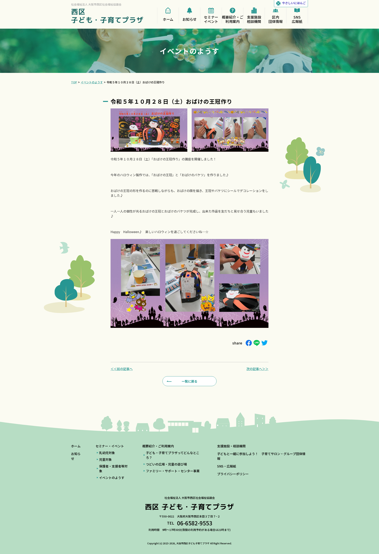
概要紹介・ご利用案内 (158, 446)
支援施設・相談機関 (231, 446)
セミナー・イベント (110, 446)
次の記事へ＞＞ (257, 368)
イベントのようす (111, 477)
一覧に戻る (189, 381)
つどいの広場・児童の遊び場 (166, 464)
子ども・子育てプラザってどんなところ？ (172, 455)
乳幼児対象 (107, 452)
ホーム (76, 446)
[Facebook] (249, 343)
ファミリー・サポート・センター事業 (173, 470)
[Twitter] (264, 343)
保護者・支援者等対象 (113, 468)
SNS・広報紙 (226, 466)
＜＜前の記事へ (122, 368)
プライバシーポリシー (233, 473)
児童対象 (105, 459)
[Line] (257, 343)
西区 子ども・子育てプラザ (107, 16)
